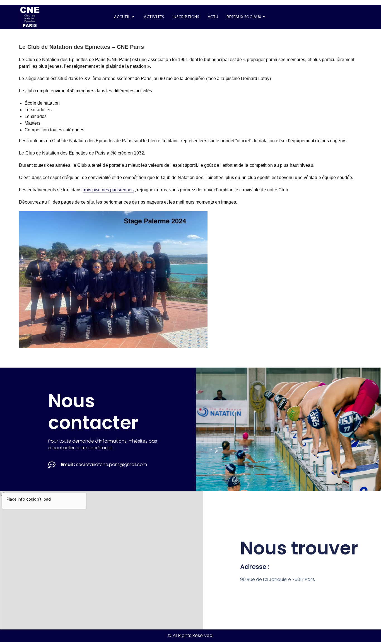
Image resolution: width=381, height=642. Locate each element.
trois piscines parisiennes (108, 189)
